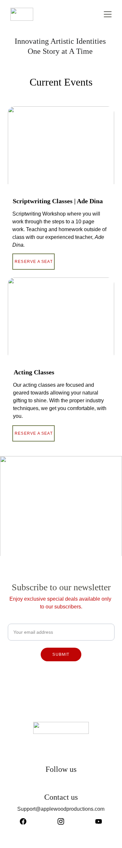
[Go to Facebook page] (26, 821)
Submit (60, 654)
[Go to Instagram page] (64, 821)
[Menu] (108, 14)
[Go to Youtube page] (98, 821)
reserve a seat (34, 433)
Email (14, 619)
